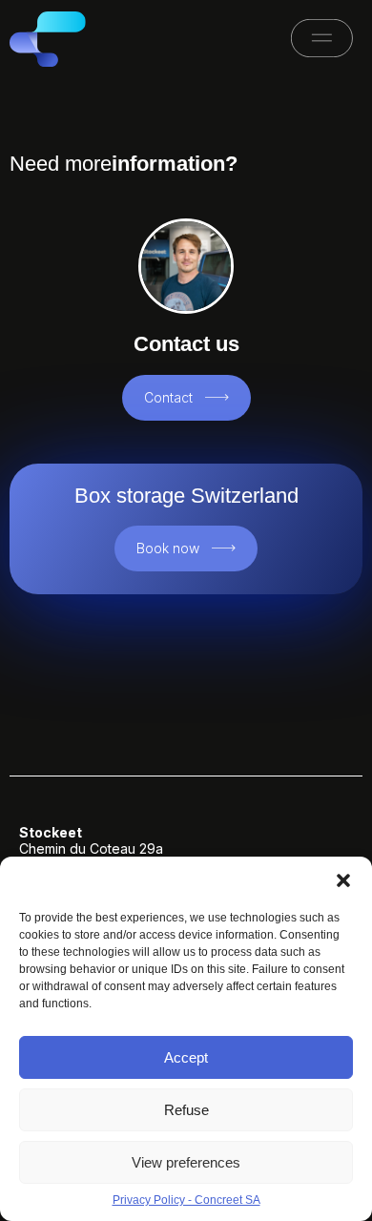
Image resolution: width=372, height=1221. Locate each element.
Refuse (186, 1110)
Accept (186, 1057)
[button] (343, 880)
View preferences (186, 1162)
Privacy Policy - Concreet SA (186, 1200)
